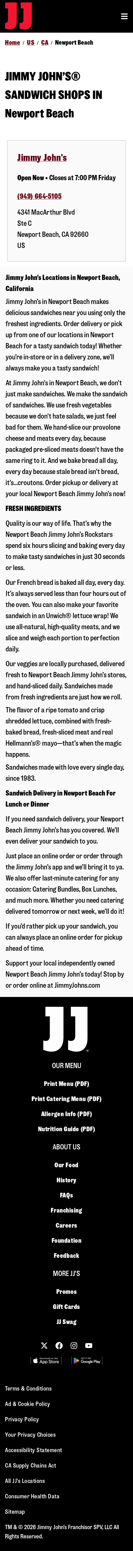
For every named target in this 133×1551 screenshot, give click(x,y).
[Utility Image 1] (46, 1360)
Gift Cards (66, 1306)
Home (12, 42)
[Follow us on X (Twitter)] (44, 1345)
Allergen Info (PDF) (66, 1114)
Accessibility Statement (33, 1450)
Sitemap (15, 1512)
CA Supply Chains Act (30, 1465)
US (30, 42)
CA (44, 42)
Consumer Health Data (32, 1496)
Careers (66, 1225)
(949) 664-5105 (39, 196)
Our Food (66, 1165)
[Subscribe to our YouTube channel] (88, 1345)
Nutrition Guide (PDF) (66, 1129)
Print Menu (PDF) (66, 1083)
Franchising (66, 1210)
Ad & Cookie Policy (27, 1404)
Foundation (67, 1240)
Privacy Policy (22, 1419)
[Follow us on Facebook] (59, 1345)
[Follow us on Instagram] (74, 1345)
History (66, 1180)
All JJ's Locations (25, 1481)
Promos (66, 1291)
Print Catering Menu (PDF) (67, 1098)
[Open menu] (124, 16)
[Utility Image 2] (86, 1360)
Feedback (66, 1255)
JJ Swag (67, 1321)
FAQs (66, 1195)
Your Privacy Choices (30, 1435)
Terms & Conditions (28, 1388)
